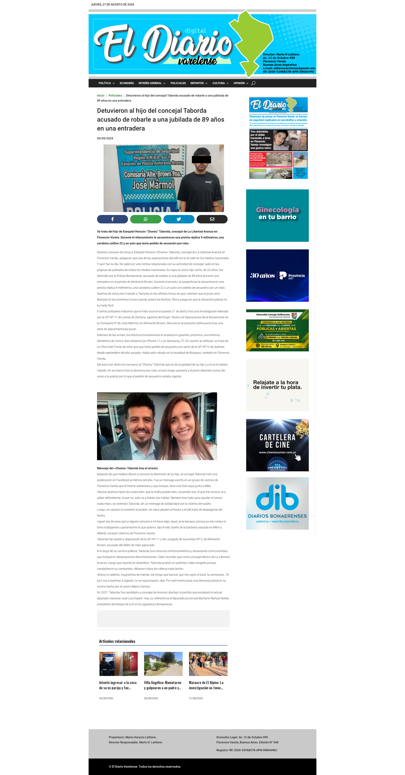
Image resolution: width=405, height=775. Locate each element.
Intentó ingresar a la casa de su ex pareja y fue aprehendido (117, 688)
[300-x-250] (277, 240)
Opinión (239, 83)
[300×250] (277, 410)
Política (105, 83)
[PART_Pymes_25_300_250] (277, 300)
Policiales (178, 83)
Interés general (150, 83)
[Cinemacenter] (277, 445)
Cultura (219, 83)
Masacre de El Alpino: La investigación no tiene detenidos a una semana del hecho (206, 690)
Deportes (197, 83)
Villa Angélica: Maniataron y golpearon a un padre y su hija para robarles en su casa (163, 690)
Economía (127, 83)
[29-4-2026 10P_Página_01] (277, 180)
